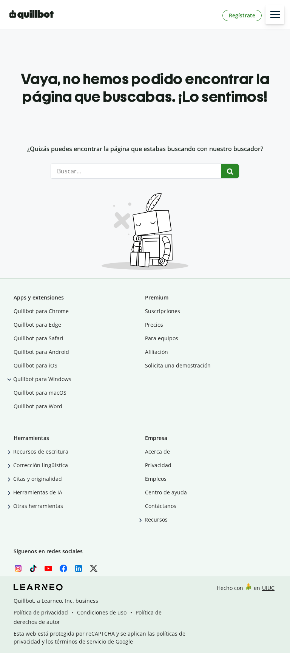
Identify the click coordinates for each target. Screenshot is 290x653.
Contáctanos (160, 505)
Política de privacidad (41, 612)
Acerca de (157, 451)
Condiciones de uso (101, 612)
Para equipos (161, 338)
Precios (154, 324)
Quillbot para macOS (40, 392)
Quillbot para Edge (37, 324)
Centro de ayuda (166, 492)
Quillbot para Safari (38, 338)
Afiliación (156, 351)
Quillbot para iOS (35, 365)
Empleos (156, 478)
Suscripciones (162, 311)
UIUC (268, 587)
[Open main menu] (274, 14)
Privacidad (158, 465)
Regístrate (242, 15)
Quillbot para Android (41, 351)
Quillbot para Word (38, 406)
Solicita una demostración (178, 365)
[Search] (230, 171)
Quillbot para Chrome (41, 311)
